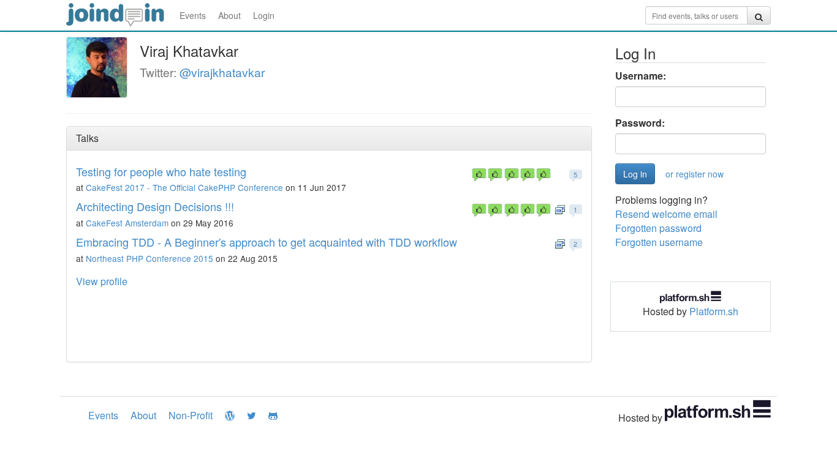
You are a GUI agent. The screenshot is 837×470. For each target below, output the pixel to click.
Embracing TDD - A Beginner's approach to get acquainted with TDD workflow (266, 242)
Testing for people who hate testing (161, 171)
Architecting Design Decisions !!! (155, 206)
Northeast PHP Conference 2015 (149, 258)
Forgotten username (659, 242)
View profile (101, 281)
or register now (694, 174)
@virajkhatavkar (222, 72)
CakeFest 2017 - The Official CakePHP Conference (184, 187)
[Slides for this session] (560, 208)
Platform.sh (713, 311)
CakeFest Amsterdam (127, 223)
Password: (640, 123)
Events (193, 15)
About (229, 15)
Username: (640, 76)
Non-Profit (191, 415)
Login (264, 15)
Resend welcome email (666, 214)
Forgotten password (658, 228)
